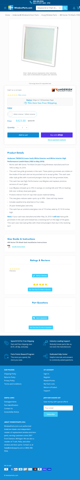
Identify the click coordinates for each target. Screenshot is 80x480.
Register (47, 377)
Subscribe (51, 414)
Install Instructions (18, 246)
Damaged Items (10, 402)
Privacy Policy (9, 380)
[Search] (65, 8)
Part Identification (11, 405)
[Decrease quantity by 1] (18, 127)
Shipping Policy (10, 374)
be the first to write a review (40, 289)
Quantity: (11, 127)
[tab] (40, 275)
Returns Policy (9, 377)
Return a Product (50, 387)
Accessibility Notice (11, 412)
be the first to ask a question (40, 327)
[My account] (74, 8)
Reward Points (49, 380)
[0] (78, 8)
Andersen (62, 90)
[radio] (22, 114)
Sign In (46, 374)
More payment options (57, 140)
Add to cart (23, 135)
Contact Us (8, 408)
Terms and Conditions (12, 384)
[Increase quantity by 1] (26, 127)
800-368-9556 (38, 1)
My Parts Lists (49, 384)
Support (47, 391)
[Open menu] (5, 8)
